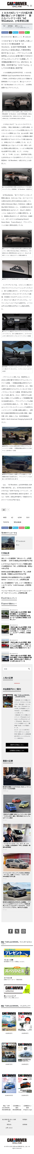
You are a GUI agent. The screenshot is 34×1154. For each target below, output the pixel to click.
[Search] (29, 669)
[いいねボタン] (3, 509)
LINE (28, 32)
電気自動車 (17, 522)
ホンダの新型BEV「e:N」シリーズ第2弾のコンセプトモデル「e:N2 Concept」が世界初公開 (16, 585)
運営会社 (9, 1124)
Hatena (16, 32)
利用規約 (25, 1119)
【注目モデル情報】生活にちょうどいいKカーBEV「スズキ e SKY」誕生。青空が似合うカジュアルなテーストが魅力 (17, 816)
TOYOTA (6, 522)
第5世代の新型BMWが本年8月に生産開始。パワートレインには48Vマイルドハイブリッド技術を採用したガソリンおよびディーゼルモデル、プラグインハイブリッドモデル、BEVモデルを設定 (17, 904)
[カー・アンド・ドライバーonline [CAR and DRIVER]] (17, 4)
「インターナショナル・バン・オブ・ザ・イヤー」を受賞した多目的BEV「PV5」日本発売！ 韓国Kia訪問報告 (16, 845)
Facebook (5, 32)
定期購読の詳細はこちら (17, 750)
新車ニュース (18, 37)
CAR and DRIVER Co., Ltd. (20, 1146)
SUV (27, 517)
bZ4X (20, 517)
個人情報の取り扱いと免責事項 (9, 1120)
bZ (12, 517)
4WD (5, 517)
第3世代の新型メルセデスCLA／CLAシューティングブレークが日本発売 (17, 787)
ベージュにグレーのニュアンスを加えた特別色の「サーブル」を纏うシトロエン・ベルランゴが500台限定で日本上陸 (16, 874)
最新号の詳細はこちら (17, 745)
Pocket (22, 32)
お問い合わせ (9, 1127)
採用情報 (25, 1124)
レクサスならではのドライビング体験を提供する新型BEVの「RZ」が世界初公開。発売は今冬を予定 (16, 566)
